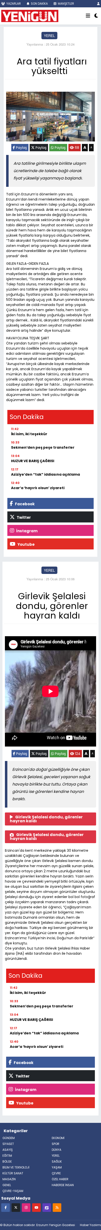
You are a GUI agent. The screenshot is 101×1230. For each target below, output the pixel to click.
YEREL (49, 35)
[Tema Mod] (96, 16)
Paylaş (21, 147)
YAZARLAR (13, 3)
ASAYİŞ (7, 1150)
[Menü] (88, 16)
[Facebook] (5, 1207)
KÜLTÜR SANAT (12, 1173)
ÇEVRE (56, 1173)
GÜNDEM (8, 1138)
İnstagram (26, 530)
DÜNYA (56, 1150)
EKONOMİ (58, 1138)
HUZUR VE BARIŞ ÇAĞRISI (32, 460)
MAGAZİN (9, 1179)
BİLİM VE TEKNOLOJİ (15, 1167)
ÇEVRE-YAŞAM (12, 1191)
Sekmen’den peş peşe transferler (43, 447)
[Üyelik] (98, 3)
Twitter (23, 517)
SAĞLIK (57, 1161)
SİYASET (8, 1144)
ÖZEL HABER (60, 1179)
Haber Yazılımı (90, 1225)
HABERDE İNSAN (63, 1185)
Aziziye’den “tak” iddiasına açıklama (45, 474)
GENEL (6, 1185)
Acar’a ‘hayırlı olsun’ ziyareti (37, 487)
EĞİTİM (7, 1156)
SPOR (55, 1144)
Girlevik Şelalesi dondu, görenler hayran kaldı (46, 819)
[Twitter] (16, 1207)
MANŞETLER (65, 3)
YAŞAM (57, 1167)
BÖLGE (7, 1161)
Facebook (24, 504)
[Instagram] (26, 1207)
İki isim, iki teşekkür (29, 433)
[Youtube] (36, 1207)
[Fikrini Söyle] (46, 1207)
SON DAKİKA (39, 3)
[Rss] (57, 1207)
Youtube (26, 544)
